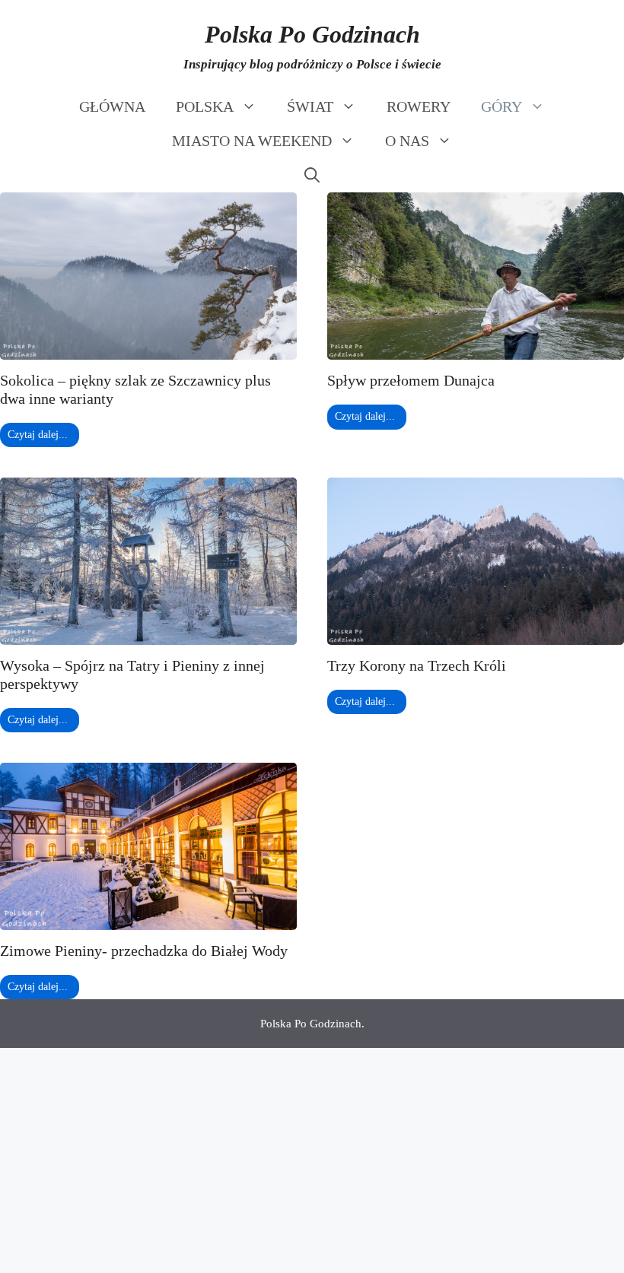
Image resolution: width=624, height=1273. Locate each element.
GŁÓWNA (112, 106)
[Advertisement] (312, 1160)
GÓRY (501, 106)
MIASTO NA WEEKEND (252, 140)
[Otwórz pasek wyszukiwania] (312, 175)
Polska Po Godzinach (312, 34)
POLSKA (205, 106)
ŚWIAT (310, 106)
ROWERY (418, 106)
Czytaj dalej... (38, 434)
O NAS (407, 140)
